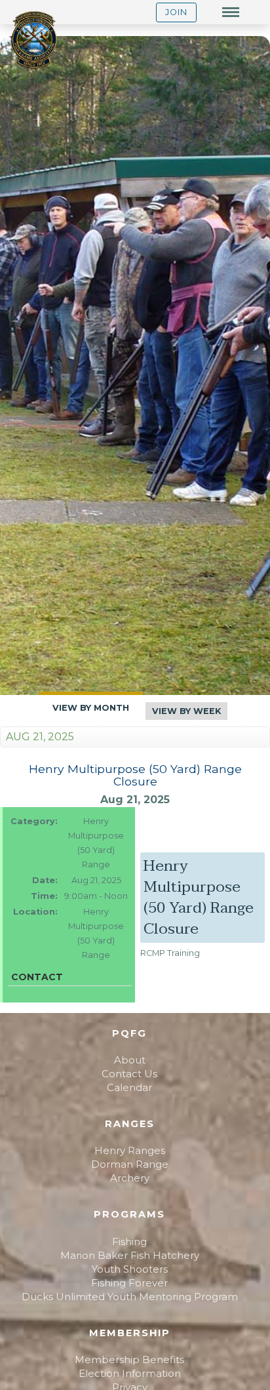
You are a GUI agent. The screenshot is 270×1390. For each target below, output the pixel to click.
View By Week (186, 711)
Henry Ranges (129, 1150)
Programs (129, 1214)
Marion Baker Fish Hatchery (129, 1255)
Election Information (130, 1373)
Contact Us (129, 1073)
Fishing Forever (129, 1283)
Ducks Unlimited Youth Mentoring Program (130, 1296)
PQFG (129, 1033)
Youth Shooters (130, 1269)
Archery (129, 1178)
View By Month (90, 708)
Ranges (130, 1124)
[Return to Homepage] (34, 41)
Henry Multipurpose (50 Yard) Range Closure (135, 775)
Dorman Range (129, 1164)
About (129, 1060)
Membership (129, 1333)
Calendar (129, 1087)
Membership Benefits (129, 1359)
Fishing (129, 1241)
